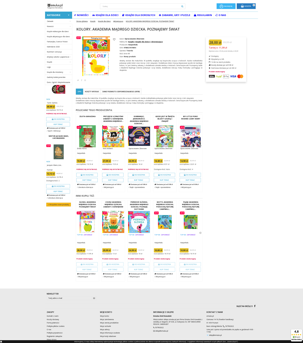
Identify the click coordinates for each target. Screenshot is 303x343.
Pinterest (85, 80)
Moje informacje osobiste (110, 333)
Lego (49, 67)
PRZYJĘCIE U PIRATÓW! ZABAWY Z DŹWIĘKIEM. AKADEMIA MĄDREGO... (113, 118)
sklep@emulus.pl (161, 331)
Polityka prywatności (54, 333)
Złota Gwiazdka (87, 116)
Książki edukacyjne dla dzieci (58, 31)
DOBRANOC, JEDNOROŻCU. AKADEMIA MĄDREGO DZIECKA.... (139, 120)
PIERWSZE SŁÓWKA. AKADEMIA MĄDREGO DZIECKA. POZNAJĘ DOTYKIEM (139, 205)
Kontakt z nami (52, 316)
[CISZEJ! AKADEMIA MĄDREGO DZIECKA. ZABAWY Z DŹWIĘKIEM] (113, 222)
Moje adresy (105, 329)
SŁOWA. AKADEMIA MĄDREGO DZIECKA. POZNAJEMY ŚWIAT (87, 204)
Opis (79, 91)
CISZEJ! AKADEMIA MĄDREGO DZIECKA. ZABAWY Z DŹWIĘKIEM (113, 204)
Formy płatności (53, 323)
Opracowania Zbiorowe (163, 148)
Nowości (50, 26)
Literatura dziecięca (55, 198)
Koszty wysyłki (92, 91)
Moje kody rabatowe (108, 336)
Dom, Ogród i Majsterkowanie (58, 82)
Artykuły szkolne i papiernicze (58, 57)
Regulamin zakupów (54, 336)
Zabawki (50, 21)
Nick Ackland (108, 148)
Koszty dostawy (53, 319)
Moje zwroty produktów (109, 323)
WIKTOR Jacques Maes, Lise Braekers (59, 137)
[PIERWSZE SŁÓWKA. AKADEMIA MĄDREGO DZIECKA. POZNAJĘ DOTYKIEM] (139, 222)
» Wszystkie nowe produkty (58, 204)
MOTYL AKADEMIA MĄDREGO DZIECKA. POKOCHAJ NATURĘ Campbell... (165, 205)
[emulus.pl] (71, 6)
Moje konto (104, 316)
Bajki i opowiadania (137, 187)
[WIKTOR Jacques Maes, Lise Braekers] (58, 151)
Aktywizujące (109, 187)
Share (81, 80)
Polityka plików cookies (56, 326)
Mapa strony (51, 339)
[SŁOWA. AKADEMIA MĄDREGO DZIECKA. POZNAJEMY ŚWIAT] (87, 222)
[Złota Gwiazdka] (87, 136)
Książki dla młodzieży (55, 72)
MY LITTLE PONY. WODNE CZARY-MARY (190, 117)
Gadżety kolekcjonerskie (56, 77)
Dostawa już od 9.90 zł (57, 128)
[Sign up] (94, 298)
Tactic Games (52, 103)
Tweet (78, 80)
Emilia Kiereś (82, 148)
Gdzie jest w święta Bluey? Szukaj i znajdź (164, 118)
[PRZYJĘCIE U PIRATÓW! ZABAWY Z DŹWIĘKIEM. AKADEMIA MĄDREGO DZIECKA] (113, 136)
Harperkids (81, 153)
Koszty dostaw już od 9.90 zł (222, 65)
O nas (49, 329)
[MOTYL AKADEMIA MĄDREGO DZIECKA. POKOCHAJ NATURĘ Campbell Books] (165, 222)
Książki (49, 62)
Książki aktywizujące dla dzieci (58, 36)
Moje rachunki (105, 326)
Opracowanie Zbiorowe (134, 39)
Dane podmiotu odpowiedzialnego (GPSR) (121, 91)
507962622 (159, 327)
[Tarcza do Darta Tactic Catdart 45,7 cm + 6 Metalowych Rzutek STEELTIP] (58, 89)
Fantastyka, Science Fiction (57, 41)
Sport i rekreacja (54, 131)
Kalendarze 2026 (53, 47)
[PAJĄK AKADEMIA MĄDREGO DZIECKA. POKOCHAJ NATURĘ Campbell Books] (191, 222)
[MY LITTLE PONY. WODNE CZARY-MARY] (191, 136)
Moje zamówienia (107, 319)
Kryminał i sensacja (54, 52)
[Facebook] (254, 306)
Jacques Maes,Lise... (54, 165)
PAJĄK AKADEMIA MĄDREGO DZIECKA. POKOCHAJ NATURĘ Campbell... (190, 205)
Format (50, 170)
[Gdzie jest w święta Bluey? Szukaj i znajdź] (165, 136)
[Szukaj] (182, 6)
